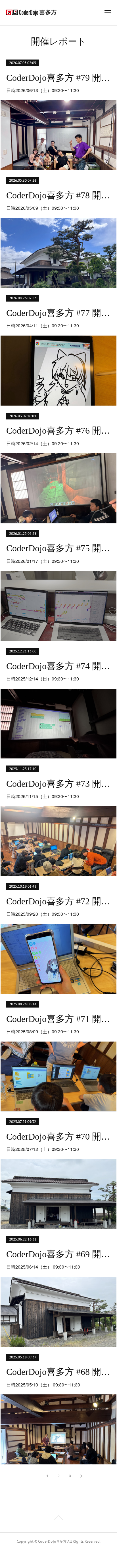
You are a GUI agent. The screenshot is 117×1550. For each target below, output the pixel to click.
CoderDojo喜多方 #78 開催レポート (58, 195)
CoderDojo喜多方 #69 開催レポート (58, 1254)
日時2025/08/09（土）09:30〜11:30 (42, 1031)
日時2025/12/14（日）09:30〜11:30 (42, 678)
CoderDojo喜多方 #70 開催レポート (58, 1136)
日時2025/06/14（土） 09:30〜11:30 (43, 1266)
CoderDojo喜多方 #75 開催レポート (58, 548)
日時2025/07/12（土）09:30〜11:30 (42, 1149)
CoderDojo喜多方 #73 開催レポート (58, 784)
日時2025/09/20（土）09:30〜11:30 (42, 914)
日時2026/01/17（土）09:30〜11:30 (42, 561)
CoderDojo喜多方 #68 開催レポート (58, 1372)
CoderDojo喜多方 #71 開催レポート (58, 1019)
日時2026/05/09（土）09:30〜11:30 (42, 208)
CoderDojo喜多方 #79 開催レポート (58, 78)
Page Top (58, 1518)
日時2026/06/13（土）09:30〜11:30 (42, 90)
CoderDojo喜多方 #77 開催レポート (58, 313)
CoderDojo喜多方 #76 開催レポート (58, 430)
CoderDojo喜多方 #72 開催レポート (58, 901)
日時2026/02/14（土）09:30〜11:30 (42, 443)
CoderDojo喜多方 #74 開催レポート (58, 666)
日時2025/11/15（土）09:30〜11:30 (42, 796)
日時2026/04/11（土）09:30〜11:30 (42, 325)
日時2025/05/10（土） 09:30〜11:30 (43, 1384)
